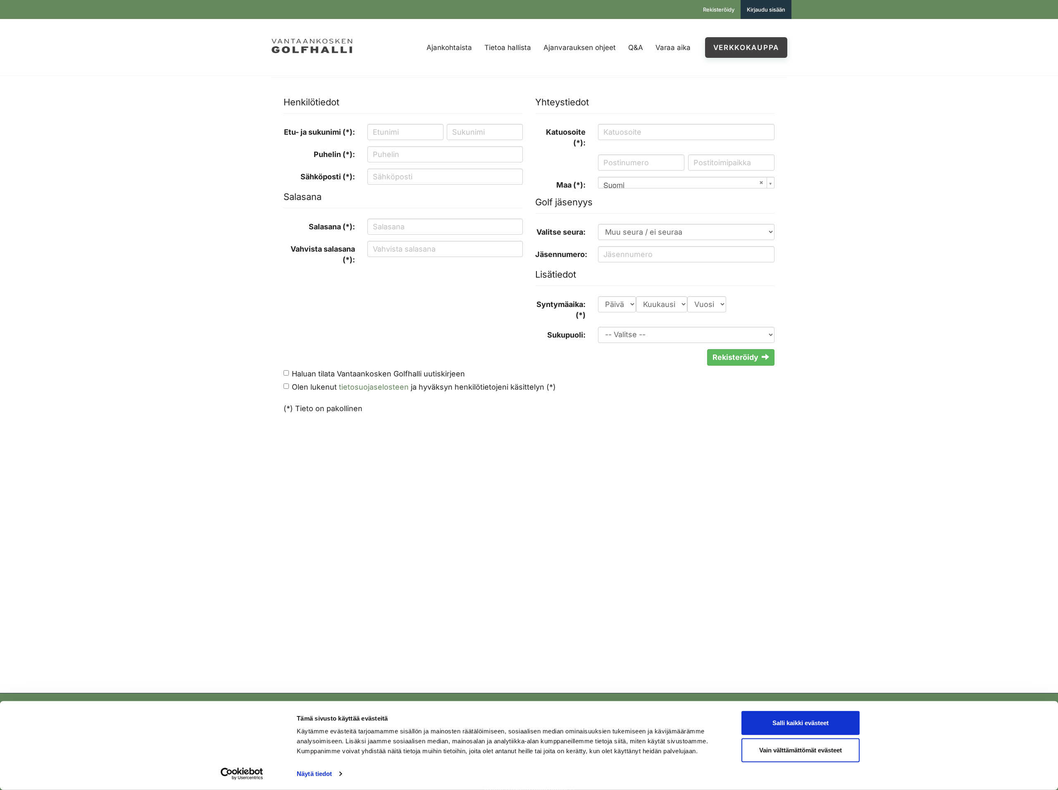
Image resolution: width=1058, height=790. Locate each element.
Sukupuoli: (566, 335)
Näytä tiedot (314, 773)
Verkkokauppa (746, 47)
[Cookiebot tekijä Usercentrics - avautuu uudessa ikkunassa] (242, 774)
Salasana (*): (332, 226)
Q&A (635, 47)
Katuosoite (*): (566, 137)
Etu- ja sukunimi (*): (319, 132)
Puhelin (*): (334, 154)
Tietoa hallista (507, 47)
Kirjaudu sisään (766, 9)
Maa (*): (571, 185)
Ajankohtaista (449, 47)
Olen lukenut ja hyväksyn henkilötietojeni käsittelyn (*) (424, 387)
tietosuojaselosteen (374, 387)
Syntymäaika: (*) (561, 309)
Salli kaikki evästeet (800, 722)
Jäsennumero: (561, 254)
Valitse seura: (561, 232)
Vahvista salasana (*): (323, 254)
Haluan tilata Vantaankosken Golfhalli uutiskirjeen (378, 373)
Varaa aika (673, 47)
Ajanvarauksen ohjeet (579, 47)
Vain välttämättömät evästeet (800, 749)
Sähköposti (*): (327, 176)
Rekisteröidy (718, 9)
